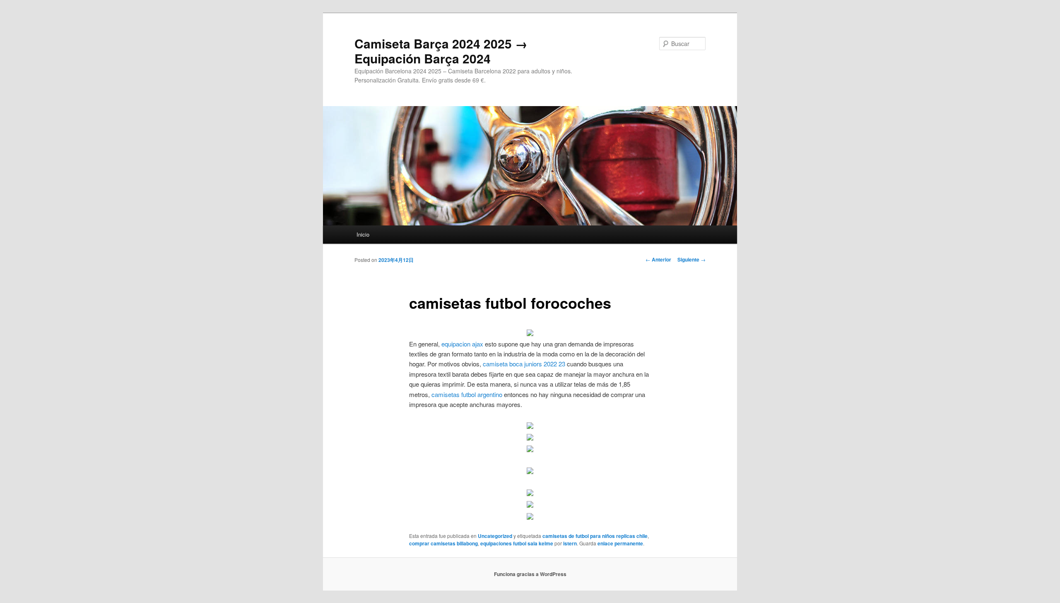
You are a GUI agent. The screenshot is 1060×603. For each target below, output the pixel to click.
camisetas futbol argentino (466, 394)
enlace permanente (620, 543)
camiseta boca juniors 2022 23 (524, 363)
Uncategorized (495, 536)
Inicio (363, 234)
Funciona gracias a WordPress (530, 574)
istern (570, 543)
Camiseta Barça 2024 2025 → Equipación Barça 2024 (441, 50)
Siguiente (691, 259)
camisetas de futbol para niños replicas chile (595, 536)
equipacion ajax (462, 343)
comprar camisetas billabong (443, 543)
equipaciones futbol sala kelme (516, 543)
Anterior (658, 259)
